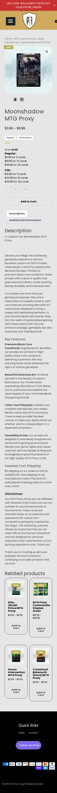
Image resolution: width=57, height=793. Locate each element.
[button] (10, 21)
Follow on (29, 745)
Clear (7, 142)
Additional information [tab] (25, 220)
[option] (15, 99)
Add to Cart (29, 201)
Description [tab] (17, 213)
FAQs (22, 732)
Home (8, 38)
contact (33, 732)
